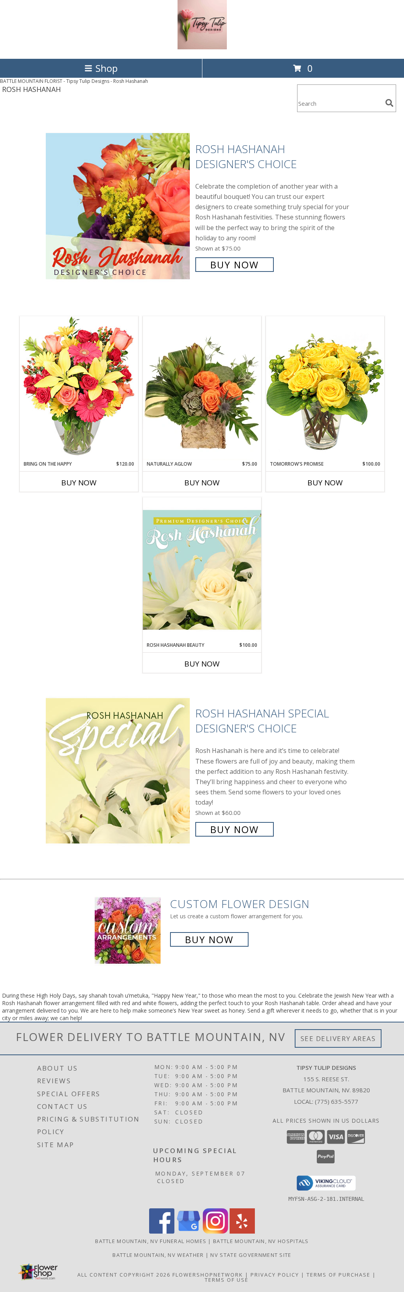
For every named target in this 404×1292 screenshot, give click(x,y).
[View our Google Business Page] (188, 1231)
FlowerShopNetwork (207, 1274)
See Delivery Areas (338, 1038)
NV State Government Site (250, 1254)
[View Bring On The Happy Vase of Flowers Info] (79, 388)
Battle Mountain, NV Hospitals (261, 1241)
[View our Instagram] (215, 1231)
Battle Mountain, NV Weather (158, 1254)
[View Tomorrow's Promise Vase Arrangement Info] (325, 388)
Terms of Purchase (338, 1274)
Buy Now (234, 264)
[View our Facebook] (161, 1231)
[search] (389, 103)
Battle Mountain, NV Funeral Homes (150, 1241)
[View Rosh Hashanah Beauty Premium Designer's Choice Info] (202, 569)
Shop (106, 68)
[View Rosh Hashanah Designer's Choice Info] (118, 206)
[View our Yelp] (242, 1231)
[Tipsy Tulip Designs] (202, 47)
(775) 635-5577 (336, 1101)
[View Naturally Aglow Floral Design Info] (202, 388)
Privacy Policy (275, 1274)
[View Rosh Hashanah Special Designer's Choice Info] (118, 770)
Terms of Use (227, 1279)
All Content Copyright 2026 (123, 1274)
